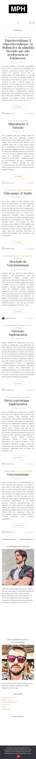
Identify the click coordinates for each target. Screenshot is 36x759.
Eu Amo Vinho (6, 704)
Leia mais (18, 107)
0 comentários (30, 183)
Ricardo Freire (9, 113)
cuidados (22, 325)
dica (7, 37)
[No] (34, 752)
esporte (16, 121)
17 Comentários (29, 532)
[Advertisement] (18, 621)
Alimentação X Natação (18, 125)
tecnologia (27, 190)
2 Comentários (29, 113)
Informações (16, 397)
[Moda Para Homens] (18, 9)
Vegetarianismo (18, 474)
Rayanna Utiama (10, 318)
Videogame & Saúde (18, 193)
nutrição (13, 37)
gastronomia (27, 256)
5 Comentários (29, 390)
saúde (19, 190)
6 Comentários (29, 318)
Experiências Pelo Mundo (10, 702)
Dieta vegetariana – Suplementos (18, 402)
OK (18, 756)
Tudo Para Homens (8, 697)
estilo (20, 471)
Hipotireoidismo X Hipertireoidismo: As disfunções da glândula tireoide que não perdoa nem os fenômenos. (18, 49)
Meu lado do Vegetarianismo (18, 263)
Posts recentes (26, 539)
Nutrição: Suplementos (18, 333)
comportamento (9, 256)
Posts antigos (9, 539)
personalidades (24, 37)
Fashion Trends (7, 700)
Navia (3, 707)
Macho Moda (6, 709)
